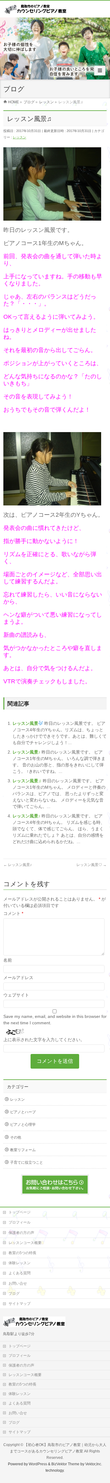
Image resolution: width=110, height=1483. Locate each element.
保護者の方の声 (21, 1233)
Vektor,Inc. (93, 1464)
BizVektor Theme (65, 1464)
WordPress (38, 1464)
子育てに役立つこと (26, 1162)
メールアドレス (18, 977)
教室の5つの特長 (22, 1253)
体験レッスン (20, 1263)
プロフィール (20, 1222)
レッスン (19, 137)
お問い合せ (18, 1283)
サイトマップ (20, 1303)
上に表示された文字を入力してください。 (44, 1039)
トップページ (20, 1212)
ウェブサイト (16, 995)
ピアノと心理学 (23, 1124)
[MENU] (99, 70)
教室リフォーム (23, 1150)
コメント (13, 913)
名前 (7, 960)
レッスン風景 (25, 723)
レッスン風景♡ (91, 865)
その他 (15, 1137)
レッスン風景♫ (28, 780)
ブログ (14, 1293)
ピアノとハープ (23, 1112)
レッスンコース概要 (25, 1243)
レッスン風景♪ (27, 752)
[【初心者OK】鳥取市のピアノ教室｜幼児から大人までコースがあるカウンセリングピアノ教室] (36, 11)
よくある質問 (20, 1273)
